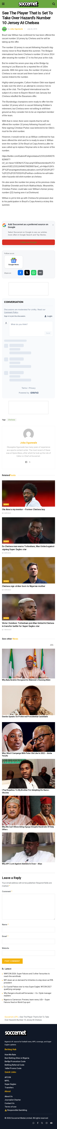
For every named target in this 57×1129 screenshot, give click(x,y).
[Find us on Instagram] (47, 1123)
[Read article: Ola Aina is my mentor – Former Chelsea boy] (28, 493)
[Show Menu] (3, 4)
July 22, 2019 (32, 29)
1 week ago (7, 629)
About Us (9, 1096)
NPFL (7, 1081)
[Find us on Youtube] (51, 1123)
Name (5, 924)
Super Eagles (10, 1084)
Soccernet (9, 1017)
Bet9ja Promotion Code (15, 1061)
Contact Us (9, 1103)
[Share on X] (27, 272)
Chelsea (11, 420)
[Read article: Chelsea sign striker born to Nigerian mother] (28, 570)
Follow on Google (28, 242)
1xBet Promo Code (13, 1068)
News (6, 504)
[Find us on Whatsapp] (33, 1123)
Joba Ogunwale (16, 29)
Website (5, 948)
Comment (7, 891)
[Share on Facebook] (20, 272)
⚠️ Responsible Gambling (16, 1110)
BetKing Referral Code (14, 1065)
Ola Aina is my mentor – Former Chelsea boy (23, 509)
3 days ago (7, 513)
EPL (16, 1017)
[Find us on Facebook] (37, 1123)
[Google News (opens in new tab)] (13, 261)
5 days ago (7, 590)
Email (5, 936)
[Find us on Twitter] (42, 1123)
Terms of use (10, 1107)
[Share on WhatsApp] (33, 272)
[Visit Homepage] (28, 4)
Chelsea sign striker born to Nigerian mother (24, 586)
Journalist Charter (13, 1100)
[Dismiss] (53, 225)
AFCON (8, 1077)
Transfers (9, 1088)
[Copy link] (40, 272)
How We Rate (10, 1055)
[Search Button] (53, 4)
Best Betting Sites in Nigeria (17, 1058)
